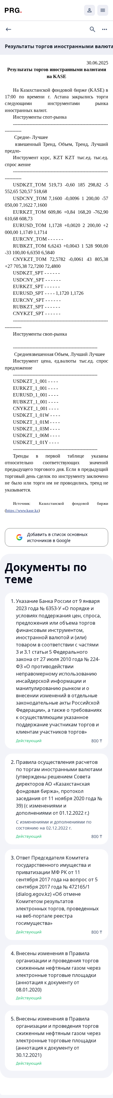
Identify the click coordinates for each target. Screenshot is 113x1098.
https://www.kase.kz (22, 510)
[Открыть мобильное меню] (102, 10)
